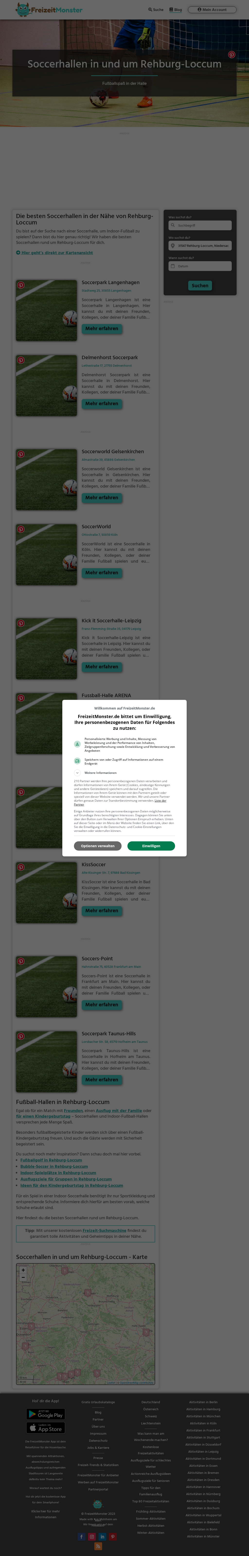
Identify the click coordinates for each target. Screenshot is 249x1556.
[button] (124, 772)
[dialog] (124, 778)
